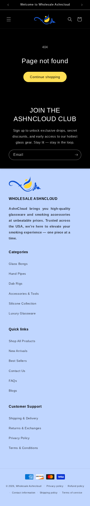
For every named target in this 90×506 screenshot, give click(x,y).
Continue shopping (45, 77)
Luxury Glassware (22, 313)
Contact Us (17, 371)
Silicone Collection (22, 303)
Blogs (13, 390)
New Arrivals (18, 351)
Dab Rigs (15, 283)
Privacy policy (55, 486)
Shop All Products (22, 341)
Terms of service (72, 492)
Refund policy (76, 486)
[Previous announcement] (8, 5)
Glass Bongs (18, 264)
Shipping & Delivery (23, 418)
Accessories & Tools (24, 293)
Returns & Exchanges (25, 428)
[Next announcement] (82, 5)
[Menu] (9, 19)
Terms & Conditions (23, 448)
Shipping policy (49, 492)
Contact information (23, 492)
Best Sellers (18, 360)
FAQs (13, 380)
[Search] (70, 19)
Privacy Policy (19, 438)
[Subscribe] (76, 155)
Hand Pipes (17, 273)
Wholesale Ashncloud (28, 485)
